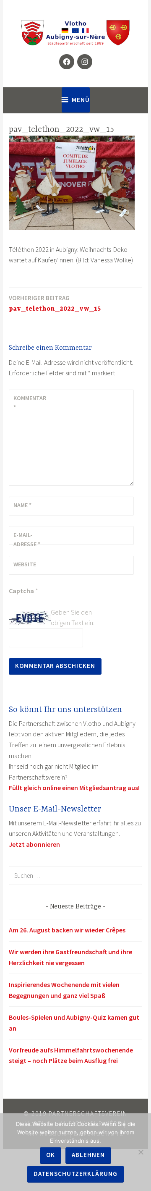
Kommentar (29, 402)
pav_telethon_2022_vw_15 (55, 303)
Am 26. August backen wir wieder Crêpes (67, 930)
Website (24, 564)
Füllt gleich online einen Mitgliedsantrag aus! (74, 787)
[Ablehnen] (140, 1152)
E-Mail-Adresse (26, 539)
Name (22, 505)
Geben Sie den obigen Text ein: (72, 617)
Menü (81, 100)
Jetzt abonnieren (34, 844)
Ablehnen (88, 1155)
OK (50, 1155)
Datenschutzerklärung (75, 1174)
